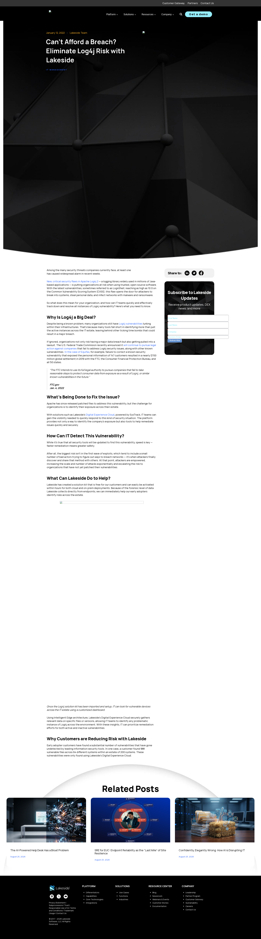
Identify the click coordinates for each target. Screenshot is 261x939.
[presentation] (46, 820)
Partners (193, 3)
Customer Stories (160, 903)
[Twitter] (59, 896)
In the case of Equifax (77, 351)
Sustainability (192, 903)
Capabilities (91, 896)
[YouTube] (66, 896)
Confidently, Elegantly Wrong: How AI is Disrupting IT (212, 850)
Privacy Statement (57, 902)
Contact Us (207, 3)
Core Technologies (94, 899)
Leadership (191, 892)
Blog (154, 892)
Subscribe (175, 340)
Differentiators (92, 892)
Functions (123, 896)
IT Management (56, 69)
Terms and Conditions (62, 909)
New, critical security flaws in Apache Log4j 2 (72, 281)
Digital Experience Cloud (100, 414)
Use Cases (124, 892)
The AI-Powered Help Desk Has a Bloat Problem (39, 850)
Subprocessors (56, 905)
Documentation (159, 906)
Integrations (91, 903)
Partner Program (193, 896)
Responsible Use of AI (59, 908)
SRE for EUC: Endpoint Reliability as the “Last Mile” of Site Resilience (130, 852)
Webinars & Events (160, 899)
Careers (189, 906)
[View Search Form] (181, 14)
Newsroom (157, 896)
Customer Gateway (173, 3)
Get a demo (198, 14)
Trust (66, 905)
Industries (123, 899)
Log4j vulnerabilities (130, 323)
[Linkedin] (52, 896)
